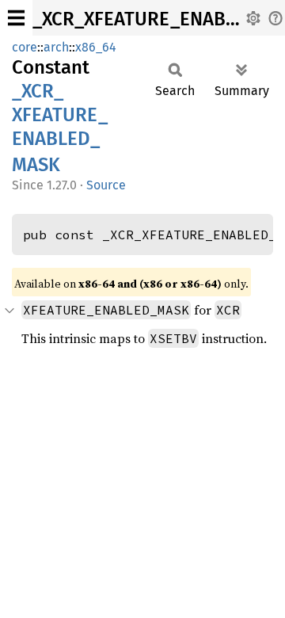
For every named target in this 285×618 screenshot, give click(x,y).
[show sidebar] (16, 18)
